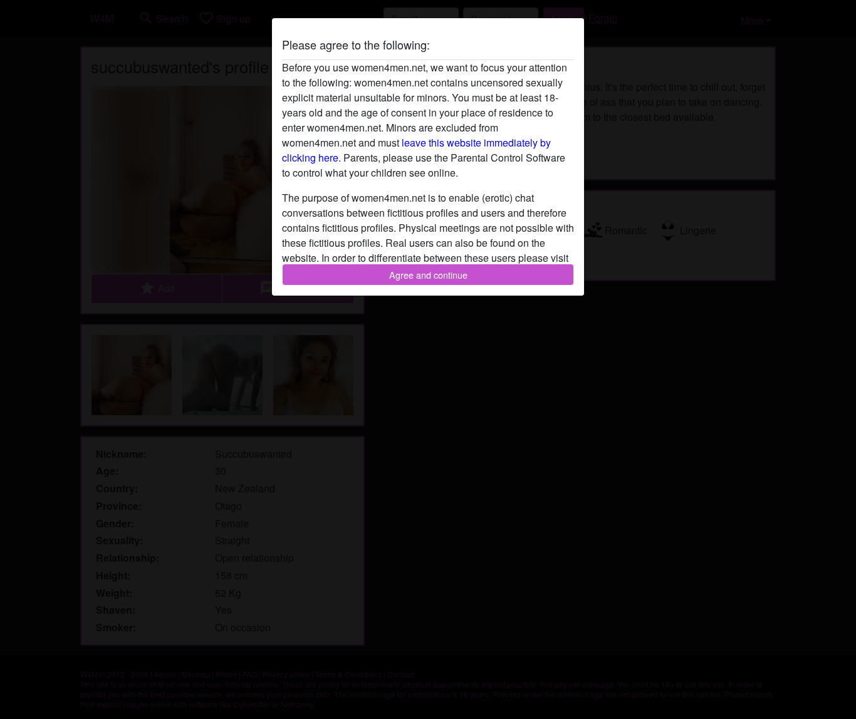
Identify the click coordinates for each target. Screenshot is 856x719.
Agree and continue (428, 274)
